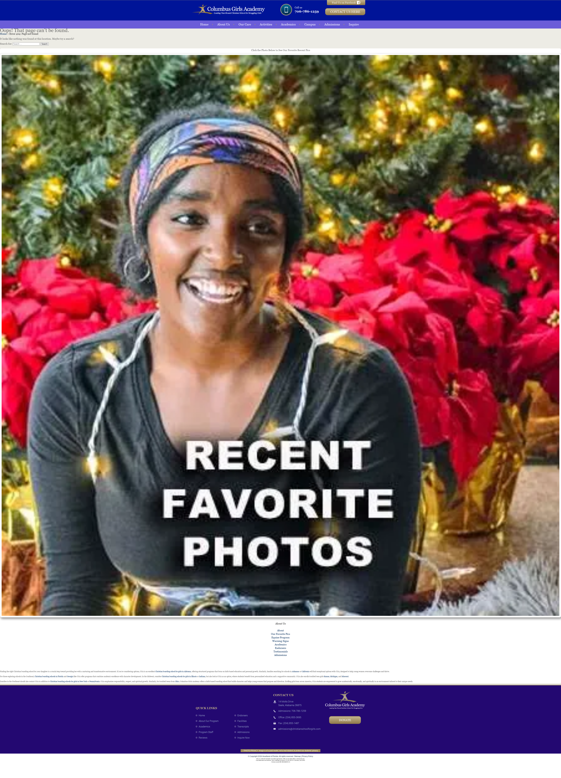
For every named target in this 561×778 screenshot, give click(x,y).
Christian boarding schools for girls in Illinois (179, 676)
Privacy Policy (307, 756)
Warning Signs (280, 641)
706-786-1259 (307, 11)
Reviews (203, 737)
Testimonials (280, 651)
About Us (223, 24)
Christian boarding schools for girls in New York (68, 681)
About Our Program (209, 720)
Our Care (245, 24)
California (305, 672)
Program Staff (206, 732)
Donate (345, 720)
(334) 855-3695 (293, 717)
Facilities (242, 720)
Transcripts (243, 726)
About (280, 630)
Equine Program (280, 637)
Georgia (70, 676)
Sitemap (297, 756)
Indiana (202, 676)
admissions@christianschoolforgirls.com (299, 728)
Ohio (177, 681)
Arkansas (295, 672)
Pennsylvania (94, 681)
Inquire (354, 24)
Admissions (332, 24)
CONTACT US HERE (345, 12)
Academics (288, 24)
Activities (266, 24)
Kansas (326, 676)
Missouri (345, 676)
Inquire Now (243, 737)
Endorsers (280, 648)
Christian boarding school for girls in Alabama (173, 672)
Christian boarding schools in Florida (49, 676)
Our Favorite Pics (280, 633)
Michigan (333, 676)
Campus (310, 24)
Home (204, 24)
